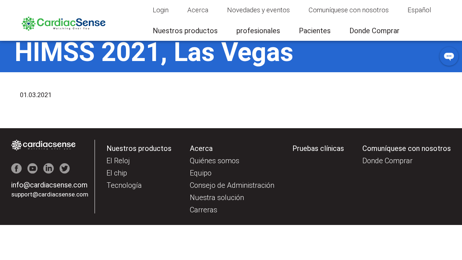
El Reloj (118, 160)
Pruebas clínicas (318, 148)
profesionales (258, 30)
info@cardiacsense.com (49, 185)
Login (161, 10)
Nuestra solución (217, 197)
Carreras (203, 209)
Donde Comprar (374, 30)
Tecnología (124, 185)
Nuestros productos (185, 30)
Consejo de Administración (232, 185)
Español (419, 10)
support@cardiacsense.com (43, 194)
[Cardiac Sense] (63, 28)
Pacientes (315, 30)
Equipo (201, 173)
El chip (116, 173)
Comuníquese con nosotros (349, 10)
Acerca (197, 10)
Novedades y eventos (258, 10)
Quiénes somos (214, 160)
